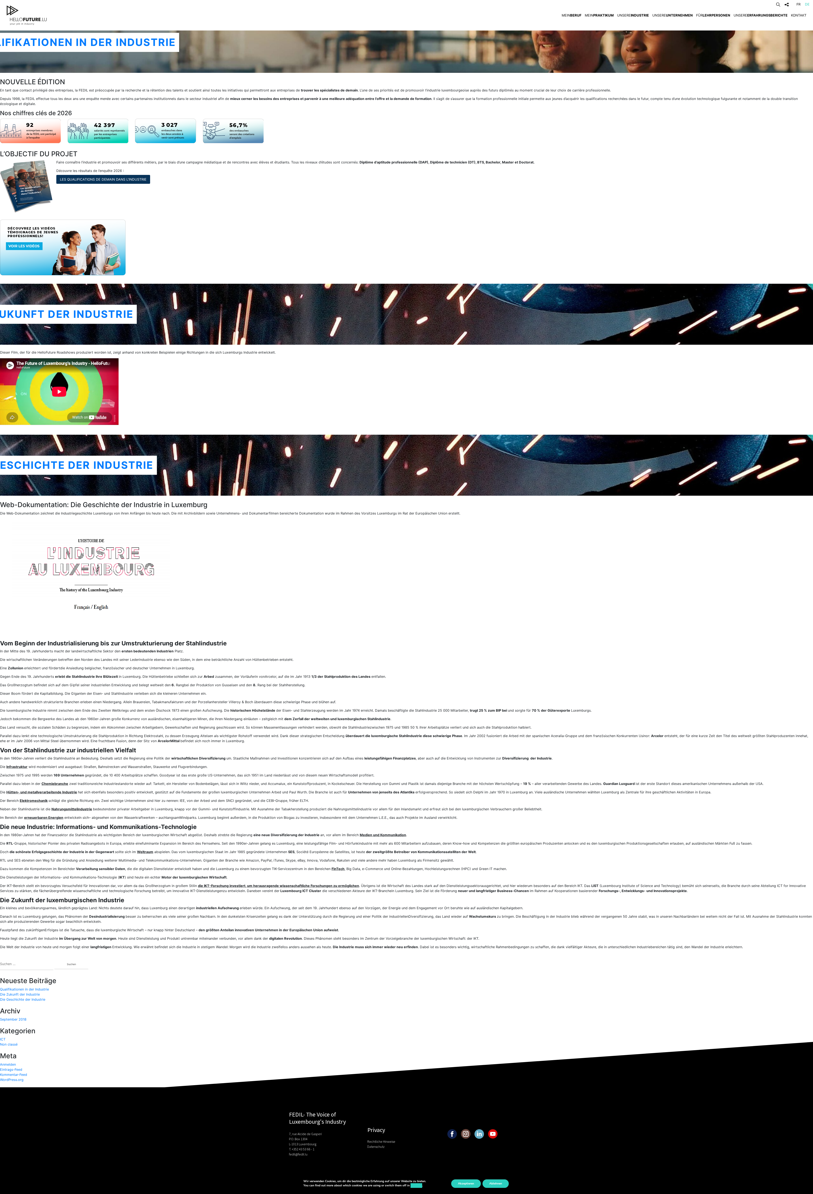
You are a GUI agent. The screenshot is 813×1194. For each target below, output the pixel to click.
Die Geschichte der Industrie (22, 999)
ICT (3, 1039)
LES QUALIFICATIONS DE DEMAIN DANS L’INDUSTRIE (103, 179)
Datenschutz (375, 1146)
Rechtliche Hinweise (381, 1141)
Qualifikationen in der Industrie (24, 989)
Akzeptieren (466, 1184)
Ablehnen (495, 1184)
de (807, 4)
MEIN (571, 15)
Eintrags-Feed (11, 1069)
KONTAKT (798, 15)
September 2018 (13, 1019)
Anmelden (8, 1064)
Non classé (9, 1044)
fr (798, 4)
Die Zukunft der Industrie (20, 994)
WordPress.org (12, 1080)
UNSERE (633, 15)
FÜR (713, 15)
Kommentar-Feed (13, 1074)
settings (416, 1185)
